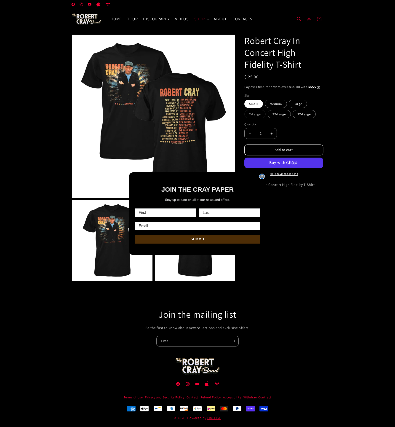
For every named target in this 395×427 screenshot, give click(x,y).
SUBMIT (197, 239)
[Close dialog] (262, 176)
